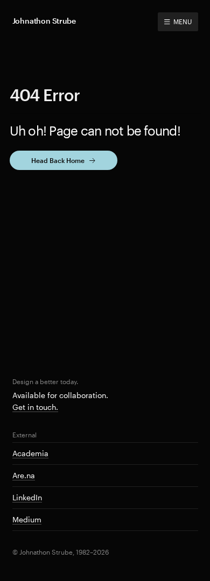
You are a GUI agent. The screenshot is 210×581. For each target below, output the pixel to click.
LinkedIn (27, 497)
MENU (182, 21)
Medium (26, 519)
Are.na (23, 475)
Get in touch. (35, 407)
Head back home (58, 160)
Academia (30, 453)
